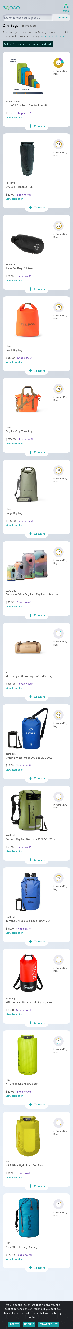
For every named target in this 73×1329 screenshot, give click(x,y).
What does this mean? (54, 36)
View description (14, 117)
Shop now (24, 113)
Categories (62, 17)
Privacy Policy (48, 1324)
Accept (14, 1324)
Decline (29, 1324)
